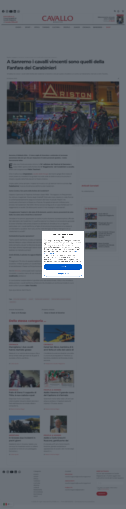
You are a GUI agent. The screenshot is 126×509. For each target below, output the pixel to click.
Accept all (63, 267)
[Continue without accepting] (63, 237)
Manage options (63, 274)
